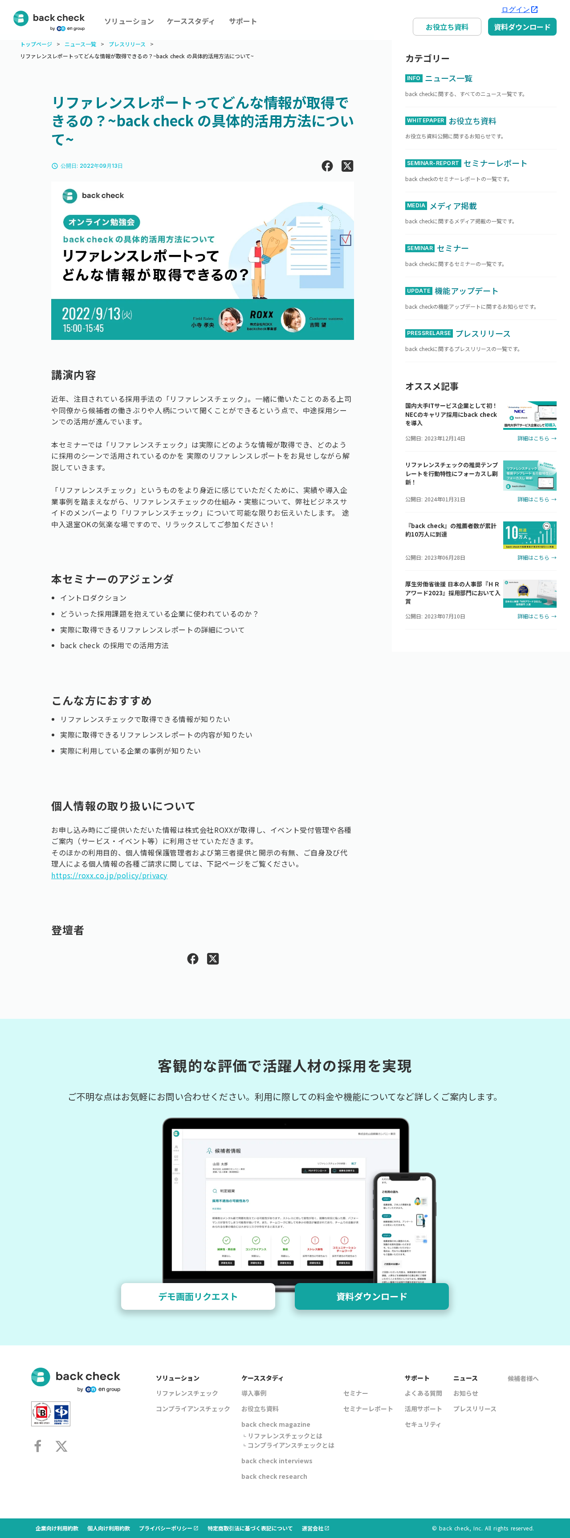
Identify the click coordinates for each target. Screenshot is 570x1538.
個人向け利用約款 (108, 1528)
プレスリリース (127, 44)
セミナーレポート (368, 1408)
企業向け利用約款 (57, 1528)
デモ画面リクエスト (198, 1296)
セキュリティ (423, 1424)
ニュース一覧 (80, 44)
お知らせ (465, 1393)
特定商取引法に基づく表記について (250, 1528)
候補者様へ (523, 1378)
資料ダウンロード (522, 26)
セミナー (355, 1393)
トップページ (36, 44)
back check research (274, 1476)
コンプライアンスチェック (193, 1408)
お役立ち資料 (447, 26)
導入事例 (253, 1393)
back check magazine (275, 1424)
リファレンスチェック (187, 1393)
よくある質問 (423, 1393)
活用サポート (423, 1408)
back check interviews (277, 1460)
